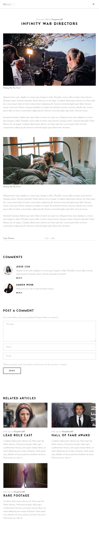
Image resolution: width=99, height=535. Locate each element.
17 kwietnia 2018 (42, 20)
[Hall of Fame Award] (74, 415)
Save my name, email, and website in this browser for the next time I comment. (36, 365)
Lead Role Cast (17, 435)
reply (19, 278)
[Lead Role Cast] (25, 415)
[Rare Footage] (25, 475)
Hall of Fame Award (71, 435)
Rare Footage (16, 496)
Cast (5, 238)
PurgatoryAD (57, 20)
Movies (11, 238)
